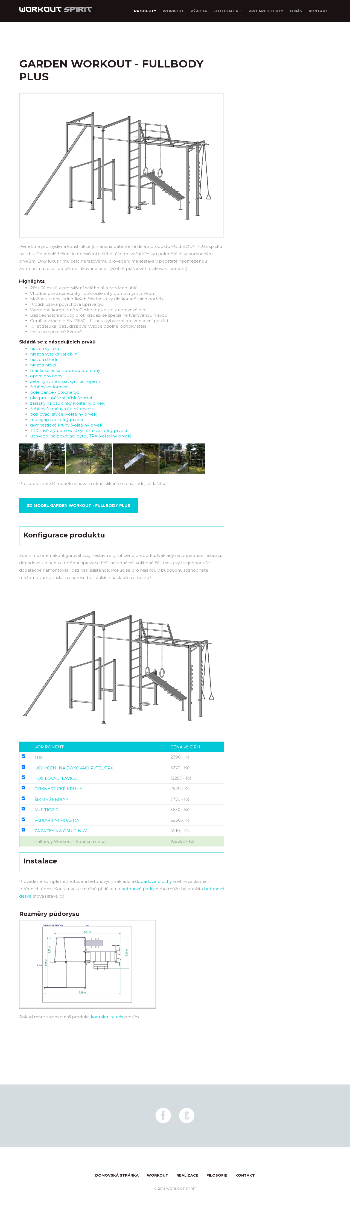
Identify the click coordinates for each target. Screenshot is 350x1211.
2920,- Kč (179, 788)
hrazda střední (45, 359)
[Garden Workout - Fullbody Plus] (121, 240)
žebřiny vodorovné (49, 386)
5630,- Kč (179, 809)
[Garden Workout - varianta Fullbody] (42, 473)
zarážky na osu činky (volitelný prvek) (68, 403)
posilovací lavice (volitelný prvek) (64, 414)
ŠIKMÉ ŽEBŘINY (51, 799)
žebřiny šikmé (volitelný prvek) (61, 408)
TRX (38, 757)
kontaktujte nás (107, 1016)
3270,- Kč (179, 767)
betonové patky (137, 888)
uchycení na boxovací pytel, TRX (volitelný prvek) (81, 436)
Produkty (145, 11)
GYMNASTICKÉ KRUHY (58, 788)
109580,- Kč (182, 841)
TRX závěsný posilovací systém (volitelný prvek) (78, 430)
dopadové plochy (153, 881)
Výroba (199, 11)
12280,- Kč (180, 778)
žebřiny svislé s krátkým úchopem (65, 381)
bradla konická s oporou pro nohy (65, 370)
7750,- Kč (179, 799)
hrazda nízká (43, 365)
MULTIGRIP (46, 809)
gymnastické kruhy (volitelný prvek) (67, 425)
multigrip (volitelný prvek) (56, 419)
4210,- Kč (179, 830)
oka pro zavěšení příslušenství (61, 397)
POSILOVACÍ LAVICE (55, 778)
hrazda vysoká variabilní (54, 354)
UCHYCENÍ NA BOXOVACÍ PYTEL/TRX (73, 768)
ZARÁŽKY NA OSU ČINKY (60, 830)
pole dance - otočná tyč (54, 392)
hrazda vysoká (44, 348)
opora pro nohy (46, 375)
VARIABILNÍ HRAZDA (56, 820)
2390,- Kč (179, 757)
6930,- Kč (179, 820)
